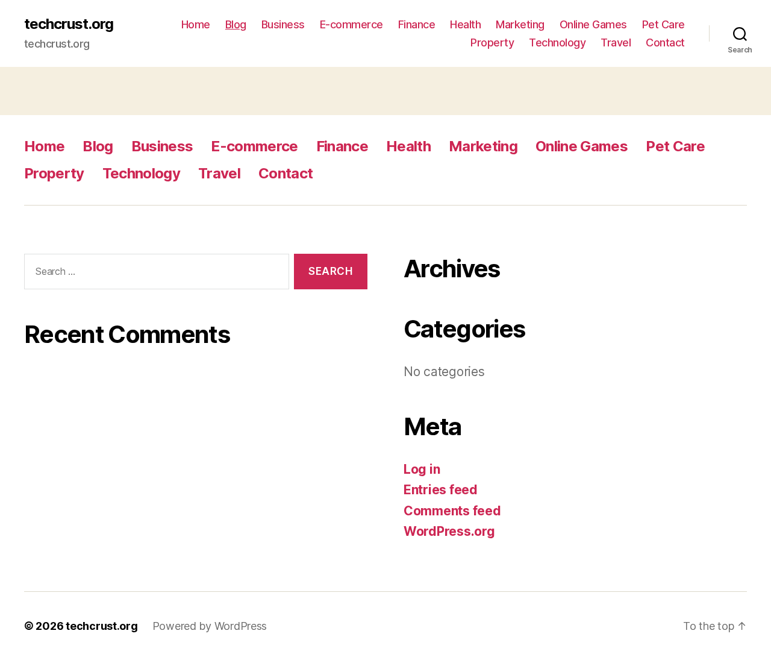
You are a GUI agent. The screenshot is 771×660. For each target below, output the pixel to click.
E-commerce (351, 24)
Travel (616, 42)
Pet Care (663, 24)
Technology (557, 42)
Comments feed (452, 510)
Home (195, 24)
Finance (416, 24)
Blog (235, 24)
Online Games (593, 24)
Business (283, 24)
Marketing (520, 24)
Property (492, 42)
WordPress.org (449, 531)
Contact (665, 42)
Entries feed (441, 489)
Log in (422, 469)
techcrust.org (68, 24)
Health (465, 24)
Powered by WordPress (209, 626)
